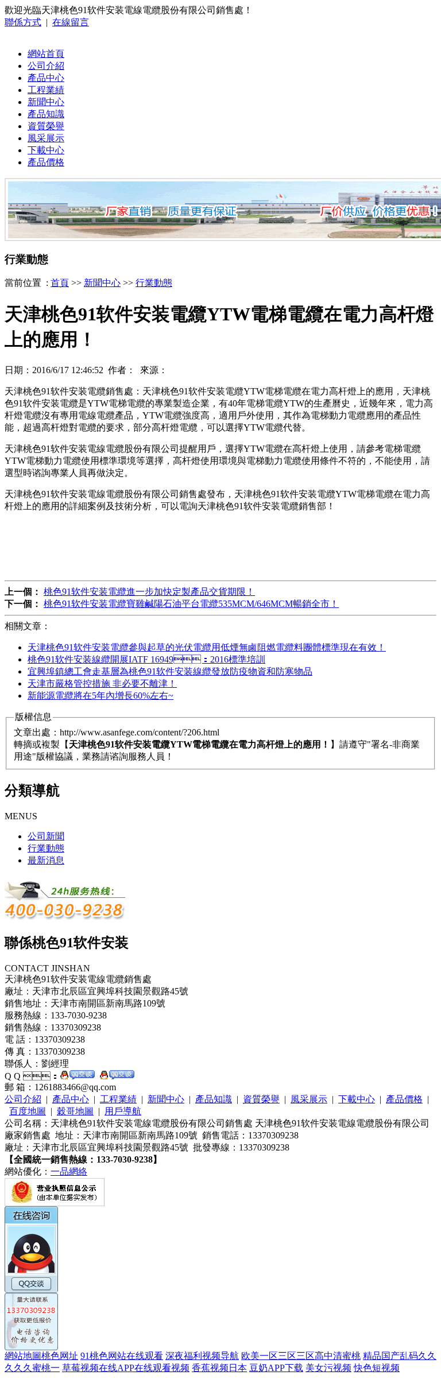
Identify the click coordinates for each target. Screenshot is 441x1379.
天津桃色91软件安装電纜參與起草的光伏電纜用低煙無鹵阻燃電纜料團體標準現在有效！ (207, 647)
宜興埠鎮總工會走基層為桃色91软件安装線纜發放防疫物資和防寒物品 (170, 671)
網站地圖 (23, 1356)
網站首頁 (46, 54)
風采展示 (46, 138)
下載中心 (46, 150)
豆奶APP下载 (276, 1368)
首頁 (60, 283)
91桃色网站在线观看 (121, 1356)
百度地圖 (27, 1111)
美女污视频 (328, 1368)
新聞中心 (46, 102)
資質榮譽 (46, 126)
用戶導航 (123, 1111)
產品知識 (46, 114)
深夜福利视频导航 (202, 1356)
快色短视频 (377, 1368)
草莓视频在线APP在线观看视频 (125, 1368)
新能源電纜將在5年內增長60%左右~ (100, 695)
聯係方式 (23, 22)
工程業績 (46, 90)
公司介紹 (46, 66)
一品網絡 (69, 1171)
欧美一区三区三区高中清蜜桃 (301, 1356)
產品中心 (46, 78)
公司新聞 (46, 836)
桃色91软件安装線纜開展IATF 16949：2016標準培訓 (146, 659)
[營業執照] (55, 1203)
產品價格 (46, 162)
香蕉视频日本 (219, 1368)
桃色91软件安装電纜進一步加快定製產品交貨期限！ (149, 591)
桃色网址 (59, 1356)
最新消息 (46, 860)
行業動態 (154, 283)
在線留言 (70, 22)
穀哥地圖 (75, 1111)
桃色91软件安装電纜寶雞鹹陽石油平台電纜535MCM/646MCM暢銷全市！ (191, 604)
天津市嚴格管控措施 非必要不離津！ (102, 683)
